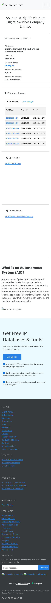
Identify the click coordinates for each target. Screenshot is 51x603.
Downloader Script (10, 534)
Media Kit (6, 427)
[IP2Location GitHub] (12, 598)
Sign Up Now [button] (12, 357)
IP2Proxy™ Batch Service (12, 488)
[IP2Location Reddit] (9, 598)
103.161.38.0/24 (12, 118)
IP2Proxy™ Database (11, 462)
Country (8, 55)
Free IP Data (7, 505)
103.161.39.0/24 (12, 123)
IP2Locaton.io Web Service (13, 482)
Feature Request (9, 436)
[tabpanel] (25, 127)
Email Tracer (7, 531)
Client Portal (7, 411)
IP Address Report (10, 543)
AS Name (9, 46)
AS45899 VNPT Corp (13, 164)
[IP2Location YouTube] (15, 598)
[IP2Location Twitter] (6, 598)
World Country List (10, 546)
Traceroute (7, 528)
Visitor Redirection (10, 524)
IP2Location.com (17, 590)
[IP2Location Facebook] (3, 598)
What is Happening (10, 449)
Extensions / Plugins (11, 537)
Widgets (5, 540)
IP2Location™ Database (12, 459)
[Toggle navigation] (45, 4)
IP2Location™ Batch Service (14, 485)
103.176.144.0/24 (12, 138)
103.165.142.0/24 (12, 128)
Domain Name (11, 62)
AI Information (8, 446)
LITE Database (8, 465)
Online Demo (7, 415)
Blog (4, 424)
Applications (7, 515)
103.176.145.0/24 (12, 143)
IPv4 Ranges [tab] (12, 101)
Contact (5, 443)
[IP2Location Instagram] (18, 598)
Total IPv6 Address (13, 76)
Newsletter (7, 430)
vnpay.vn (9, 65)
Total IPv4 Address (13, 69)
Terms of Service (43, 590)
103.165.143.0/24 (12, 133)
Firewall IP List (8, 518)
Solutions (6, 418)
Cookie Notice (18, 593)
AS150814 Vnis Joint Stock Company (19, 216)
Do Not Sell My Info (10, 440)
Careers (5, 433)
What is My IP (7, 549)
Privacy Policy (7, 593)
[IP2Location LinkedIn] (21, 598)
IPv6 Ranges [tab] (28, 101)
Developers (7, 421)
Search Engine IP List (11, 521)
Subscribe (44, 567)
